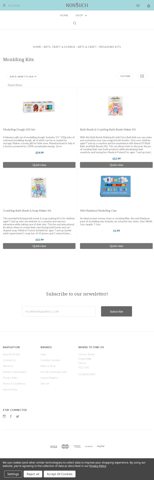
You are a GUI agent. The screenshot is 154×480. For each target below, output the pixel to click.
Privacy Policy (10, 377)
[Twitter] (17, 416)
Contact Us (9, 360)
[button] (142, 76)
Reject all (33, 474)
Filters (125, 76)
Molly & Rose (48, 365)
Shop (80, 15)
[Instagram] (4, 416)
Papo (43, 354)
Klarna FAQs (10, 389)
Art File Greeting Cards (54, 371)
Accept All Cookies (59, 474)
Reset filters (15, 84)
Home (64, 15)
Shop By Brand (11, 354)
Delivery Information (15, 371)
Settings (13, 474)
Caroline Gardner (51, 360)
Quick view (39, 164)
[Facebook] (11, 416)
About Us (8, 365)
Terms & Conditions (14, 383)
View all (45, 383)
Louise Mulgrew (49, 377)
